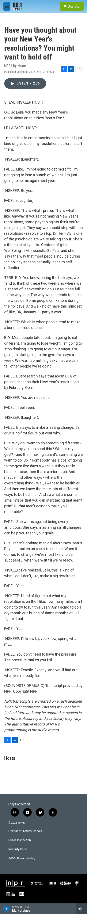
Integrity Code (17, 849)
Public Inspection (19, 840)
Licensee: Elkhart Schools (25, 831)
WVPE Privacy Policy (21, 858)
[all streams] (81, 908)
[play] (6, 909)
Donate (73, 6)
